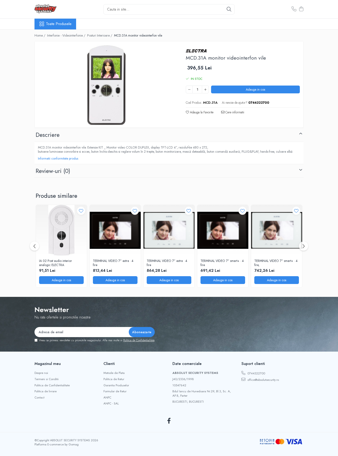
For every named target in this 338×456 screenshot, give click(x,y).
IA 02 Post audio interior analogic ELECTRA (55, 263)
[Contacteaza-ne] (294, 9)
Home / (40, 35)
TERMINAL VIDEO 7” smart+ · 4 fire (222, 263)
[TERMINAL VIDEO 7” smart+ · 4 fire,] (276, 230)
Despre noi (41, 373)
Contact (39, 398)
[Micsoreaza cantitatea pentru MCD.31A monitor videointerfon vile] (189, 89)
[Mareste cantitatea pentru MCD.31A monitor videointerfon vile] (205, 89)
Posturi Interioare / (100, 35)
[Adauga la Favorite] (81, 211)
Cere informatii (234, 112)
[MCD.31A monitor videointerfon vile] (106, 85)
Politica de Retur (113, 379)
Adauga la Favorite (201, 112)
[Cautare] (229, 9)
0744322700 (255, 373)
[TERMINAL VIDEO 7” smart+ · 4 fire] (222, 230)
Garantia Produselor (116, 385)
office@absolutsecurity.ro (262, 380)
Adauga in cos (255, 89)
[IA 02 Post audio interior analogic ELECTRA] (61, 230)
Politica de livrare (45, 391)
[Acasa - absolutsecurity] (57, 9)
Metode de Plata (114, 373)
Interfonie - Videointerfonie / (66, 35)
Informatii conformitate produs (58, 158)
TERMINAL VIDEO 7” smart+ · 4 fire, (276, 263)
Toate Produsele (59, 23)
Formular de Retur (114, 391)
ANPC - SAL (111, 404)
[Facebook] (169, 421)
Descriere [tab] (48, 134)
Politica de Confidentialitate (139, 340)
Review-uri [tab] (53, 170)
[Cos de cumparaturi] (301, 9)
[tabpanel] (106, 85)
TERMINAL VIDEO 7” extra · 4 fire (113, 263)
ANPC (107, 398)
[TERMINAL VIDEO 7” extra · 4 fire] (115, 230)
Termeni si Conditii (46, 379)
